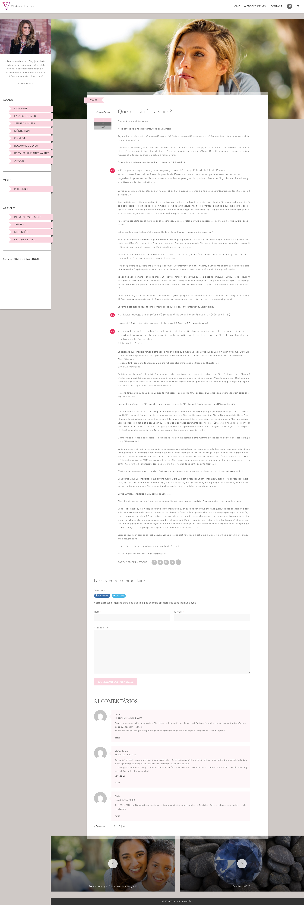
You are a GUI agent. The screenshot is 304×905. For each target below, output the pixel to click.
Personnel (21, 189)
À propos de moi (255, 6)
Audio (93, 100)
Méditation (22, 131)
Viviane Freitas (103, 112)
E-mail (178, 611)
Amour (19, 160)
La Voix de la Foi (25, 116)
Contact (276, 6)
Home (236, 6)
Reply (117, 738)
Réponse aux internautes (31, 153)
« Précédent (100, 826)
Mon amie (20, 108)
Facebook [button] (103, 596)
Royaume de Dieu (26, 146)
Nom (96, 611)
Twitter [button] (120, 596)
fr (298, 6)
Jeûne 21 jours (24, 123)
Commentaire (101, 627)
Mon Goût (21, 232)
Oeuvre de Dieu (24, 239)
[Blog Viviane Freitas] (18, 6)
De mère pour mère (27, 217)
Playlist (19, 138)
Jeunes (19, 224)
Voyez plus (120, 776)
